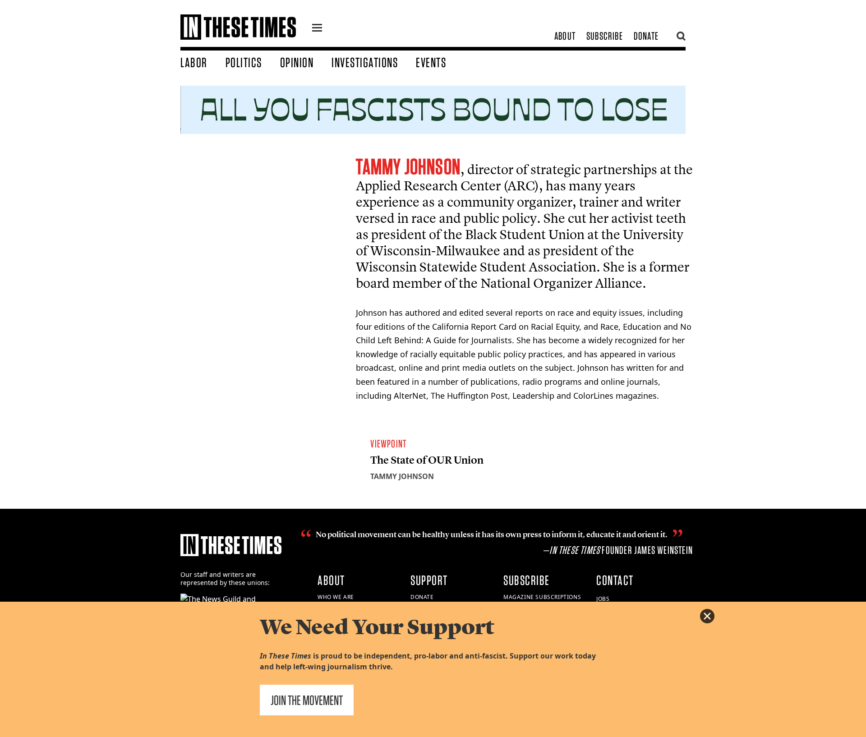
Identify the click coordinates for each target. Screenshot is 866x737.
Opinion (297, 62)
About (565, 35)
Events (431, 62)
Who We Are (336, 597)
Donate (646, 35)
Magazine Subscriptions (542, 597)
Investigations (365, 62)
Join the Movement (307, 700)
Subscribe (604, 35)
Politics (244, 62)
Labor (193, 62)
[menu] (317, 29)
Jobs (602, 599)
